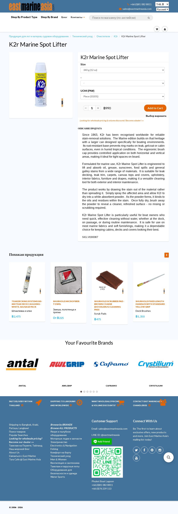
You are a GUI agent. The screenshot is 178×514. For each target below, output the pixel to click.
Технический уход (82, 36)
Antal (22, 385)
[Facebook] (144, 450)
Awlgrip (67, 385)
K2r (116, 36)
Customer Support (105, 421)
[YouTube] (136, 457)
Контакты (76, 17)
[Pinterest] (152, 450)
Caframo (111, 385)
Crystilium (156, 385)
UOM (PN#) (87, 90)
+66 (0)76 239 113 (101, 488)
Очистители (103, 36)
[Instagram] (159, 450)
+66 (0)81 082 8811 (141, 4)
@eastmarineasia (110, 434)
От (58, 317)
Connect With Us (145, 421)
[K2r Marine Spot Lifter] (41, 85)
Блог (64, 17)
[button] (169, 457)
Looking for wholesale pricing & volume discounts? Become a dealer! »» (112, 120)
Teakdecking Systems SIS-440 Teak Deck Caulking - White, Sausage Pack (27, 304)
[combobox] (121, 17)
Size (83, 64)
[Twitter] (136, 450)
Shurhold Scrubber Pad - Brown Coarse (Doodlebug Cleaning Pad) (109, 305)
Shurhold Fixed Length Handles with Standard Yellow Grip (150, 304)
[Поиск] (149, 18)
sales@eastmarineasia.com (137, 8)
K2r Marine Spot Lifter (38, 44)
